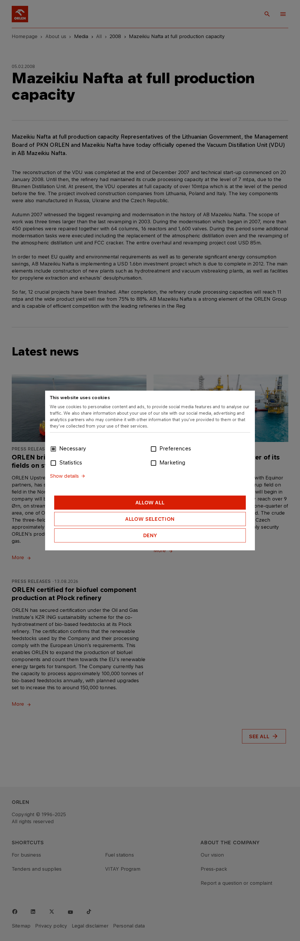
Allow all (150, 503)
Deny (150, 535)
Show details (64, 476)
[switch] (154, 448)
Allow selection (150, 519)
